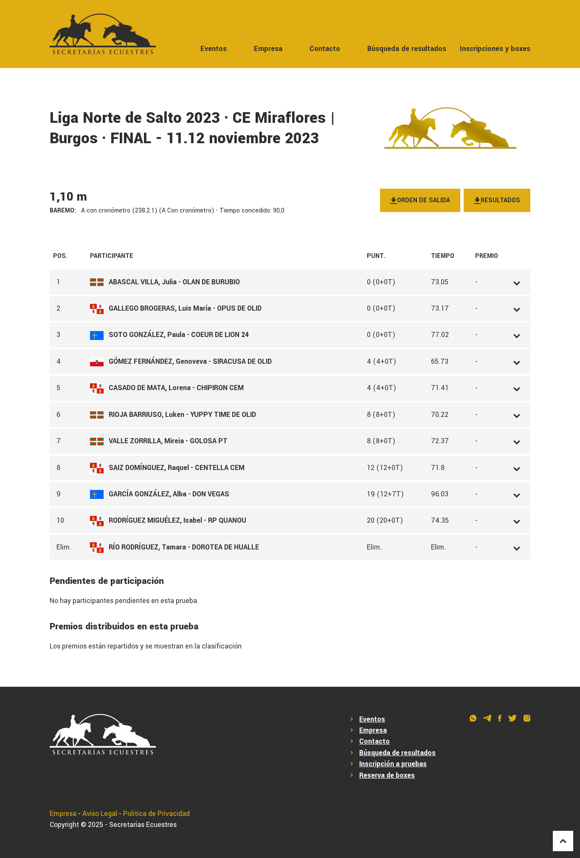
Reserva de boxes (387, 775)
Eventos (213, 49)
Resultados (500, 200)
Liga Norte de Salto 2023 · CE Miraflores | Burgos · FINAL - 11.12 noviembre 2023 (192, 128)
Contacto (325, 49)
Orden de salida (423, 200)
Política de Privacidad (156, 813)
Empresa (268, 49)
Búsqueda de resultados (406, 49)
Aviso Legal (99, 813)
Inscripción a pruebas (393, 764)
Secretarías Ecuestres (143, 825)
